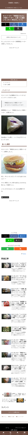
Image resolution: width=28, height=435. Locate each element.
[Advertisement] (14, 63)
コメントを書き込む (14, 412)
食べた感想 (7, 84)
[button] (18, 29)
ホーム (7, 427)
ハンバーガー (6, 197)
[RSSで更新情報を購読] (20, 248)
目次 (12, 79)
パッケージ (7, 82)
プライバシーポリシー (20, 427)
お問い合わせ (14, 430)
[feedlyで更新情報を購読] (7, 248)
